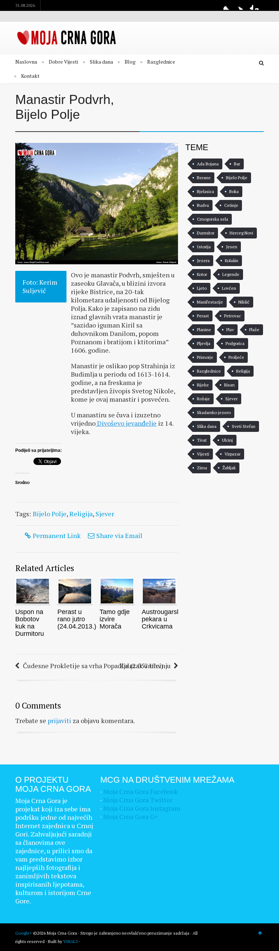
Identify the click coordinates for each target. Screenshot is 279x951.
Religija (81, 513)
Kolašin (231, 260)
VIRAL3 (70, 941)
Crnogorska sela (212, 219)
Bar (237, 163)
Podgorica (235, 343)
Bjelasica (205, 191)
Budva (203, 205)
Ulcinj (227, 440)
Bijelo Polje (49, 513)
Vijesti (203, 454)
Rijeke (203, 385)
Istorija (204, 246)
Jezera (203, 260)
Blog (130, 61)
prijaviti (59, 720)
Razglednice (161, 61)
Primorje (205, 357)
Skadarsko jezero (214, 412)
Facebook (227, 5)
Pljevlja (203, 343)
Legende (230, 274)
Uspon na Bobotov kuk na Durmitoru (29, 622)
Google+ (248, 5)
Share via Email (119, 535)
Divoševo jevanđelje (126, 423)
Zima (202, 467)
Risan (229, 385)
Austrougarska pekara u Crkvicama (163, 619)
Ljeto (202, 288)
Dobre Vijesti (63, 61)
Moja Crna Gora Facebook (140, 791)
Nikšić (244, 302)
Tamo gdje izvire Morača (115, 619)
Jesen (231, 246)
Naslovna (26, 61)
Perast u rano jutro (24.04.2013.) (76, 619)
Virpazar (232, 454)
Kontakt (30, 75)
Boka (234, 191)
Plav (230, 329)
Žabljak (229, 467)
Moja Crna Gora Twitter (138, 799)
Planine (204, 329)
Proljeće (236, 357)
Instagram (259, 5)
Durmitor (205, 233)
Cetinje (231, 205)
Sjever (105, 513)
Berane (204, 177)
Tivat (202, 440)
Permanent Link (57, 535)
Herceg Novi (241, 233)
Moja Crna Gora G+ (130, 816)
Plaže (254, 329)
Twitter (238, 5)
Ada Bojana (208, 163)
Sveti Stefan (243, 426)
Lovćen (229, 288)
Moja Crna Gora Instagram (141, 808)
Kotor (202, 274)
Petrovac (232, 315)
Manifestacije (210, 302)
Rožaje (203, 398)
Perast (203, 315)
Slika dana (101, 61)
